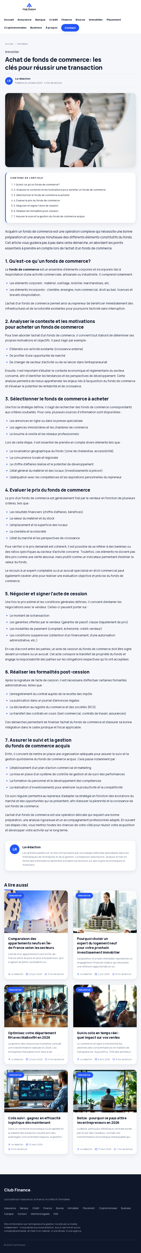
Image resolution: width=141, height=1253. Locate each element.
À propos (51, 27)
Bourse (80, 19)
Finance (67, 19)
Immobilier (96, 19)
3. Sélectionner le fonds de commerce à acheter (42, 195)
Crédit (53, 19)
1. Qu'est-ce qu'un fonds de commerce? (37, 184)
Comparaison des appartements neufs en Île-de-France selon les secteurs (31, 943)
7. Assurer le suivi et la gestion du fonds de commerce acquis (49, 216)
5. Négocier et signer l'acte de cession (36, 205)
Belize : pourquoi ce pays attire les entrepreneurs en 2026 (102, 1120)
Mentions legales (40, 1213)
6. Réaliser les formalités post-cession (36, 211)
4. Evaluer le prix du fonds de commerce (37, 200)
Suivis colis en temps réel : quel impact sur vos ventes (98, 1035)
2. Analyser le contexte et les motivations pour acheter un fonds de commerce (60, 189)
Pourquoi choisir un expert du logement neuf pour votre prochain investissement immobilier (98, 945)
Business (36, 27)
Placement (114, 19)
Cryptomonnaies (15, 27)
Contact (70, 28)
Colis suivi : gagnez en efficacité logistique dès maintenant (34, 1120)
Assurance (24, 19)
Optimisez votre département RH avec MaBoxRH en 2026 (32, 1035)
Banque (40, 19)
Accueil (9, 19)
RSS (56, 1213)
